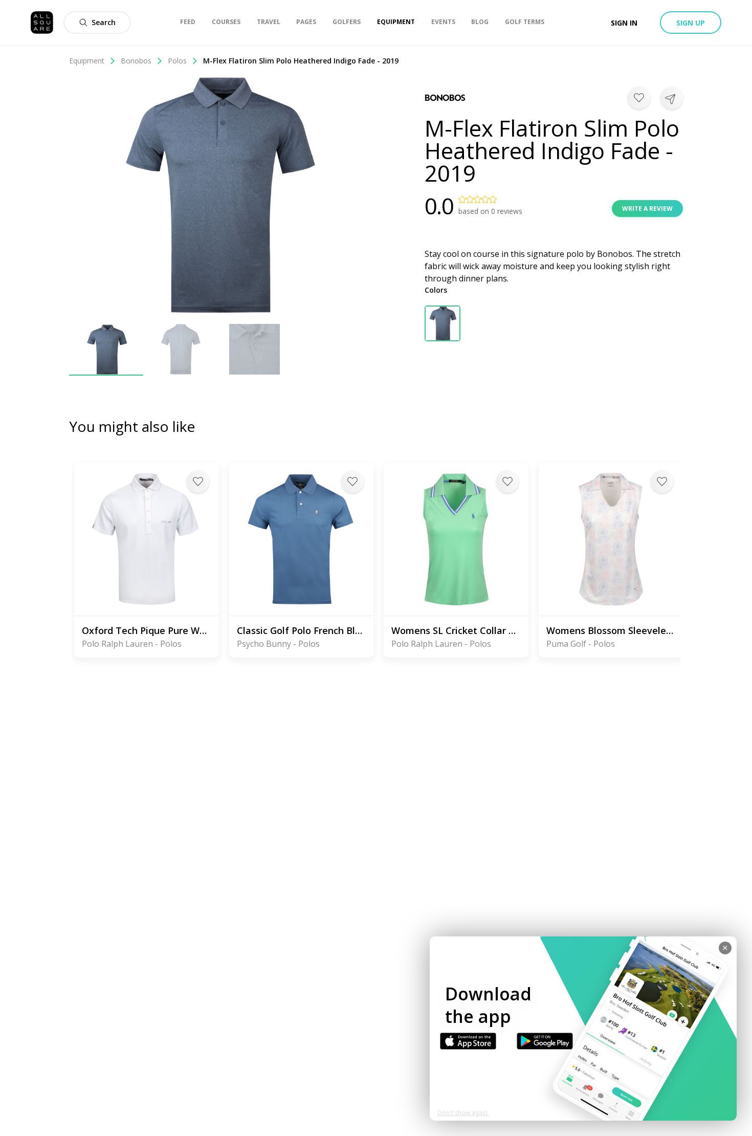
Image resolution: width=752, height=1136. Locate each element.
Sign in (624, 23)
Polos (177, 60)
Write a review (647, 208)
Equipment (86, 60)
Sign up (690, 23)
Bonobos (136, 60)
